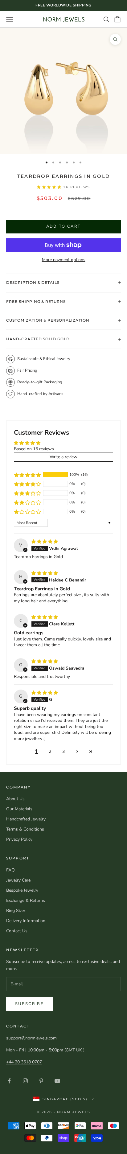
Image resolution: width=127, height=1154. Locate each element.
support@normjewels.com (31, 1038)
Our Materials (19, 809)
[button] (50, 187)
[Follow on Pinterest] (41, 1081)
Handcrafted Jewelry (26, 819)
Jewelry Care (18, 880)
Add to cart (63, 226)
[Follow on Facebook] (9, 1081)
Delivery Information (25, 921)
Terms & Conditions (25, 829)
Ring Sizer (15, 910)
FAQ (10, 870)
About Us (15, 799)
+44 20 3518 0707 (24, 1062)
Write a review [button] (63, 457)
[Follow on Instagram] (25, 1081)
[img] (44, 542)
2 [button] (50, 751)
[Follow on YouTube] (57, 1081)
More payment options (63, 260)
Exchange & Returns (25, 900)
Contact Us (16, 931)
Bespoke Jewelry (22, 890)
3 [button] (63, 751)
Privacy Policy (19, 839)
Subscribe (29, 1004)
